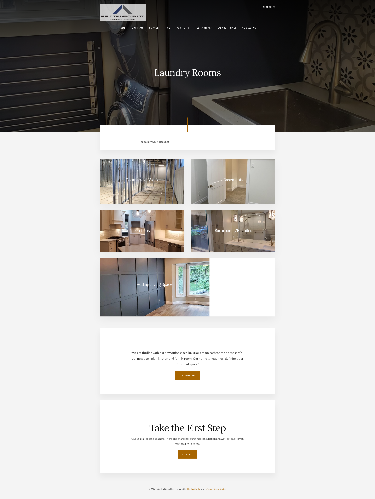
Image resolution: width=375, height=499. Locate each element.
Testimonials (187, 376)
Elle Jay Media (193, 489)
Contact (187, 454)
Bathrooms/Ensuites (233, 230)
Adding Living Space (154, 284)
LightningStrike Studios (215, 489)
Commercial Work (142, 179)
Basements (233, 179)
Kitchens (142, 230)
